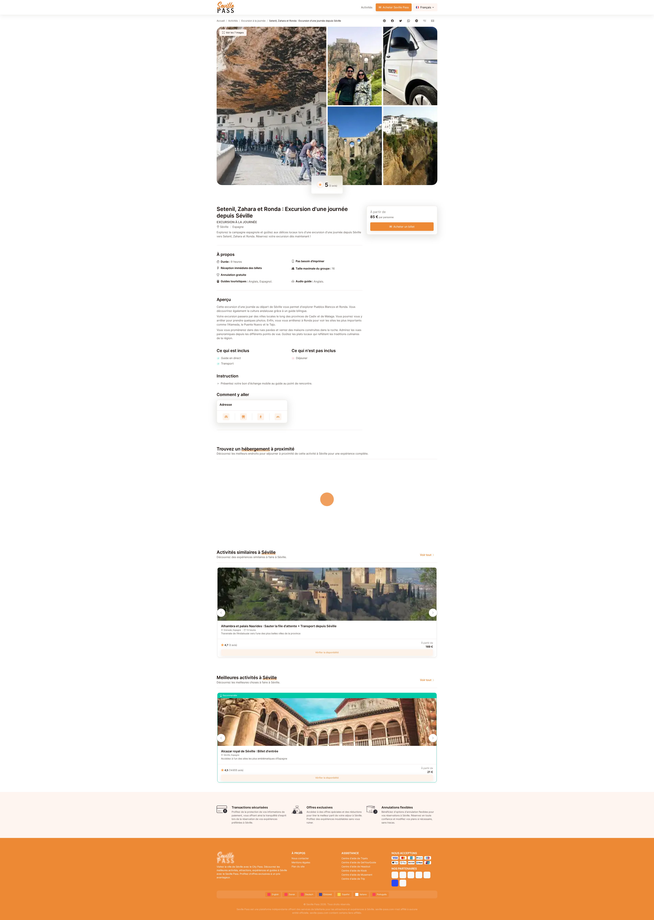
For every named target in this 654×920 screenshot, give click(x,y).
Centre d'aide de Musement (356, 874)
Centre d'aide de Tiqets (354, 858)
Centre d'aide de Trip (353, 878)
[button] (271, 106)
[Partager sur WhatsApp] (409, 20)
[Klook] (419, 875)
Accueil (221, 20)
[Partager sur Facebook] (393, 20)
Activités (366, 7)
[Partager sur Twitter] (401, 20)
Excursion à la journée (253, 20)
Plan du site (298, 866)
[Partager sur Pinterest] (385, 20)
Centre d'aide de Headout (355, 866)
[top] (646, 912)
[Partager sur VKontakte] (425, 20)
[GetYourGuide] (403, 875)
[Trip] (395, 883)
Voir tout (425, 555)
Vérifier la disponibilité (327, 652)
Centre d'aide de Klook (354, 870)
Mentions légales (301, 862)
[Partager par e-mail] (433, 20)
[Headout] (411, 875)
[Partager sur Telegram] (417, 20)
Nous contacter (300, 858)
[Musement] (427, 875)
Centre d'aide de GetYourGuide (358, 862)
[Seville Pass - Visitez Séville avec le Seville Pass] (225, 7)
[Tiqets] (395, 875)
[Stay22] (403, 883)
